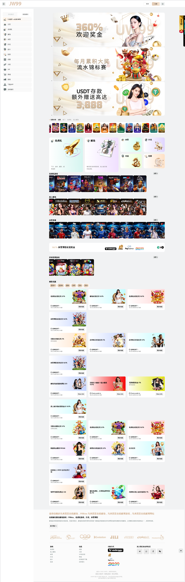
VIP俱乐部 (82, 554)
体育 (51, 554)
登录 (147, 4)
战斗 (51, 559)
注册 (156, 4)
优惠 (80, 549)
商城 (80, 557)
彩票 (51, 562)
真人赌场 (53, 552)
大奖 (80, 552)
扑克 (51, 557)
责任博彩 (115, 574)
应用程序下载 (83, 559)
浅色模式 (25, 14)
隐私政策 (107, 574)
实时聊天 (81, 562)
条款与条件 (99, 574)
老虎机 (52, 549)
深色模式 (11, 14)
